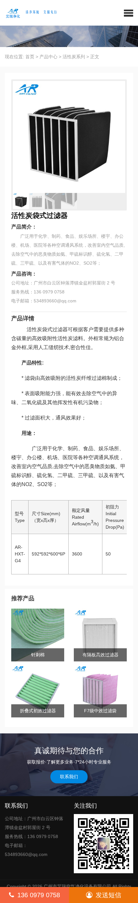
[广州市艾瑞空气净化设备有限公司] (34, 12)
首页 (29, 56)
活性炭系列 (74, 56)
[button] (128, 13)
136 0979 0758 (38, 895)
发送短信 (108, 895)
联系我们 (69, 776)
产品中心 (48, 56)
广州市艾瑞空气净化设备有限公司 (77, 886)
